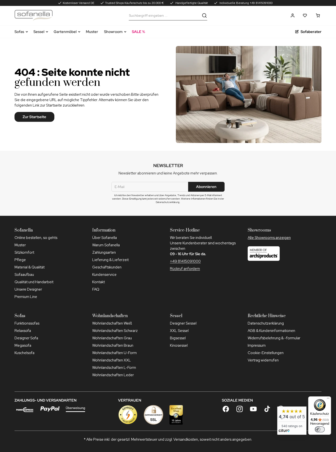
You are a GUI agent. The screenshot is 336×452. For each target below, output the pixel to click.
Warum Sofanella (106, 245)
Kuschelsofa (24, 352)
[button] (292, 15)
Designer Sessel (183, 323)
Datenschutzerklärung (266, 323)
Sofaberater (311, 31)
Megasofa (23, 345)
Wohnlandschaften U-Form (114, 352)
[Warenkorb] (318, 15)
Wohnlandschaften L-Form (114, 367)
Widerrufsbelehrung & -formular (274, 338)
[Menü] (328, 399)
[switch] (320, 429)
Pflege (20, 259)
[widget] (291, 420)
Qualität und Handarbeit (34, 282)
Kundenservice (104, 274)
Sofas (19, 31)
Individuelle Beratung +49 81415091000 (246, 3)
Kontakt (98, 282)
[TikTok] (267, 409)
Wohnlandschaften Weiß (112, 323)
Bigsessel (178, 338)
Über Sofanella (104, 237)
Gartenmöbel (65, 31)
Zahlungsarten (104, 252)
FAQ (95, 289)
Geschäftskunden (107, 267)
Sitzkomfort (24, 252)
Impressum (257, 345)
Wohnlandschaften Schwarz (115, 330)
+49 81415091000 (185, 261)
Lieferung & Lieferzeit (110, 259)
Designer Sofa (26, 338)
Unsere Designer (28, 289)
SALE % (138, 31)
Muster (92, 31)
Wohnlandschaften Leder (113, 375)
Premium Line (26, 296)
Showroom (113, 31)
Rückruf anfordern (185, 268)
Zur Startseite (34, 116)
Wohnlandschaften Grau (112, 338)
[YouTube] (253, 409)
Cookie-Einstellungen (266, 352)
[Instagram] (240, 409)
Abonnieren (206, 186)
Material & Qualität (30, 267)
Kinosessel (179, 345)
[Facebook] (226, 409)
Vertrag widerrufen (263, 360)
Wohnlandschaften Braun (112, 345)
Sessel (38, 31)
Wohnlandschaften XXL (111, 360)
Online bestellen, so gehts (36, 237)
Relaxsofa (23, 330)
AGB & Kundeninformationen (271, 330)
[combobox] (164, 15)
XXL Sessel (179, 330)
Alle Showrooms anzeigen (269, 237)
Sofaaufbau (24, 274)
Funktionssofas (27, 323)
